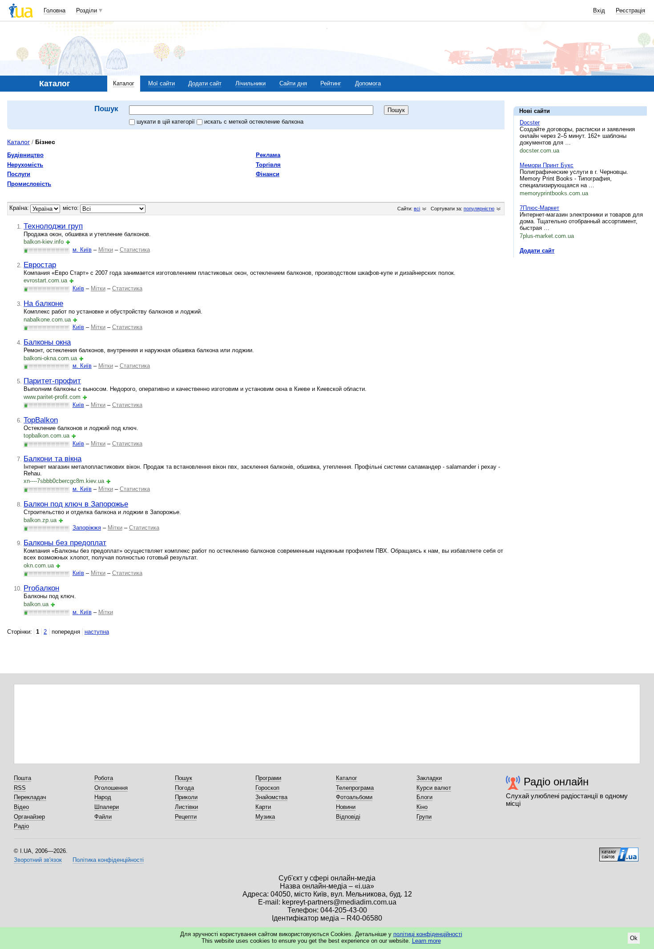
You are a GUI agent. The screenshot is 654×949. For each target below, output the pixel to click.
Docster (530, 122)
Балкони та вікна (52, 458)
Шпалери (106, 807)
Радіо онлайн (556, 782)
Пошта (22, 778)
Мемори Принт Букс (546, 165)
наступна (97, 631)
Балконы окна (47, 342)
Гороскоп (267, 787)
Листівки (186, 807)
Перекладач (30, 797)
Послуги (18, 174)
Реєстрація (630, 10)
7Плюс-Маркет (539, 208)
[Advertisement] (580, 318)
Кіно (422, 807)
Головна (54, 10)
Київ (78, 288)
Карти (263, 807)
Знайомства (271, 797)
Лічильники (250, 83)
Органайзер (29, 816)
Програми (268, 778)
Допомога (368, 83)
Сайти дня (293, 83)
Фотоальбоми (354, 797)
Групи (424, 816)
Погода (184, 787)
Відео (21, 807)
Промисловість (29, 184)
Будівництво (25, 155)
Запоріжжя (87, 527)
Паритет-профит (52, 380)
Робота (103, 778)
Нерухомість (25, 164)
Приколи (186, 797)
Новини (345, 807)
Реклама (268, 155)
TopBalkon (41, 419)
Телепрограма (355, 787)
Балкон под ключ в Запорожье (76, 503)
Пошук (183, 778)
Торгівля (268, 164)
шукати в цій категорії (167, 121)
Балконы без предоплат (65, 542)
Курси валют (433, 787)
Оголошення (111, 787)
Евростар (40, 264)
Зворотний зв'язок (38, 860)
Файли (103, 816)
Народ (102, 797)
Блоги (424, 797)
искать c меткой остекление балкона (253, 121)
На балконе (43, 303)
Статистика (135, 249)
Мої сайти (161, 83)
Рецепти (186, 816)
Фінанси (267, 174)
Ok (634, 938)
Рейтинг (330, 83)
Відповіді (348, 816)
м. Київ (82, 249)
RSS (20, 787)
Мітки (105, 249)
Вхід (599, 10)
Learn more (426, 940)
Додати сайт (205, 83)
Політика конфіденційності (108, 860)
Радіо (21, 826)
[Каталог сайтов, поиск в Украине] (618, 851)
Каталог (123, 83)
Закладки (429, 778)
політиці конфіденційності (427, 934)
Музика (265, 816)
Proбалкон (41, 587)
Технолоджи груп (53, 225)
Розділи (86, 10)
